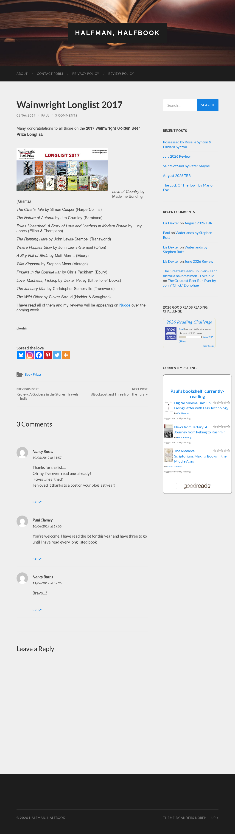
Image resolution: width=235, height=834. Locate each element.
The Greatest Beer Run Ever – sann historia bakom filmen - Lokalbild (190, 273)
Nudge (124, 305)
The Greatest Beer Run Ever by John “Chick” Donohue (189, 282)
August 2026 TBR (177, 175)
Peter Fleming (184, 437)
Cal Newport (183, 413)
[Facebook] (39, 355)
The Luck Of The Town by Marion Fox (189, 187)
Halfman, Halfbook (117, 33)
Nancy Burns (43, 451)
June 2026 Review (199, 261)
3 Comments (66, 115)
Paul (45, 115)
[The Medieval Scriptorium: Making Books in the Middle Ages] (168, 461)
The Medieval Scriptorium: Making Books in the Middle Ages (200, 456)
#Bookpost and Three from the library (119, 392)
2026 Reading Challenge (189, 322)
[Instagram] (30, 355)
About (22, 73)
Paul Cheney (43, 520)
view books (208, 345)
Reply (37, 501)
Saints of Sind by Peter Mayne (186, 166)
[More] (66, 355)
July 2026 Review (176, 156)
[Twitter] (57, 355)
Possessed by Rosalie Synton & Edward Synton (187, 144)
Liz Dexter (171, 223)
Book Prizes (33, 374)
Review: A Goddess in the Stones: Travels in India (47, 394)
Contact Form (50, 73)
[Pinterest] (48, 355)
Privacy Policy (85, 73)
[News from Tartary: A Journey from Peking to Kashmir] (168, 437)
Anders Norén (194, 818)
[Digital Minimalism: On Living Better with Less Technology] (168, 411)
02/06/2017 (26, 115)
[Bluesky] (21, 355)
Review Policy (121, 73)
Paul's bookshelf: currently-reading (197, 393)
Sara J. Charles (174, 466)
